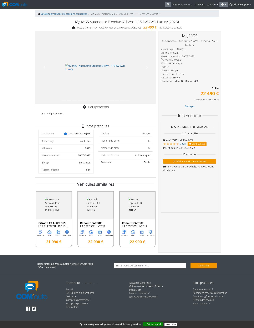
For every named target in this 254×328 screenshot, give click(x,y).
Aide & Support (241, 4)
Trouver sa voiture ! (205, 4)
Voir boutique (198, 143)
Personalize (171, 324)
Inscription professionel (78, 300)
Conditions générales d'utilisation (210, 293)
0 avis (183, 143)
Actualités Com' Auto (140, 282)
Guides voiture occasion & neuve (146, 286)
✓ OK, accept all (152, 324)
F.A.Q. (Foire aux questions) (80, 293)
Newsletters (72, 307)
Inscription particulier (77, 303)
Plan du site (135, 289)
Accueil (69, 289)
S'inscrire (203, 265)
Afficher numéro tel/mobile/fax (190, 161)
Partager (190, 106)
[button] (44, 67)
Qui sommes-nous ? (203, 289)
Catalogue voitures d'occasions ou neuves (64, 13)
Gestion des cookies (203, 300)
